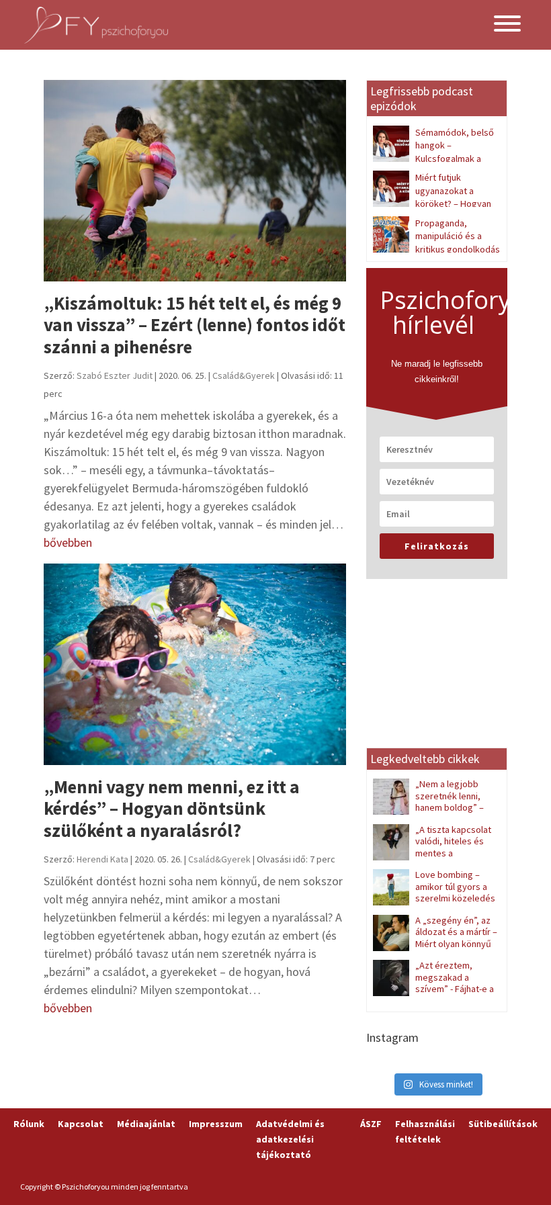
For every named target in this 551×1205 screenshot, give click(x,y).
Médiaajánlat (146, 1124)
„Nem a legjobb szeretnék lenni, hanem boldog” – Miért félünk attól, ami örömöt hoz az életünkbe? (434, 807)
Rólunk (28, 1124)
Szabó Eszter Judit (115, 375)
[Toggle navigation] (507, 25)
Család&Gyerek (243, 375)
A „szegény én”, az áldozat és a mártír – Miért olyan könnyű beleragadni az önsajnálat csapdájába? (435, 943)
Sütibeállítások (503, 1124)
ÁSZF (371, 1124)
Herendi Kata (102, 859)
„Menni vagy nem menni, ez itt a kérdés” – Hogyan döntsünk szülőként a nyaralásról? (172, 808)
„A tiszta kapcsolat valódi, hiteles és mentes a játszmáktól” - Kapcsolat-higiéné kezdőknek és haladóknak (433, 858)
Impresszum (216, 1124)
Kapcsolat (80, 1124)
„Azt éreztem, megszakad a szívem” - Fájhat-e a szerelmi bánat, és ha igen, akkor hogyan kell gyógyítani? (433, 994)
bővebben (68, 542)
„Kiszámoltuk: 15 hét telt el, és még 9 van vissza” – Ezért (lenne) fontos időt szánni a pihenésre (194, 325)
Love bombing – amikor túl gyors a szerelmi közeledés (455, 886)
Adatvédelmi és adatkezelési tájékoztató (290, 1139)
